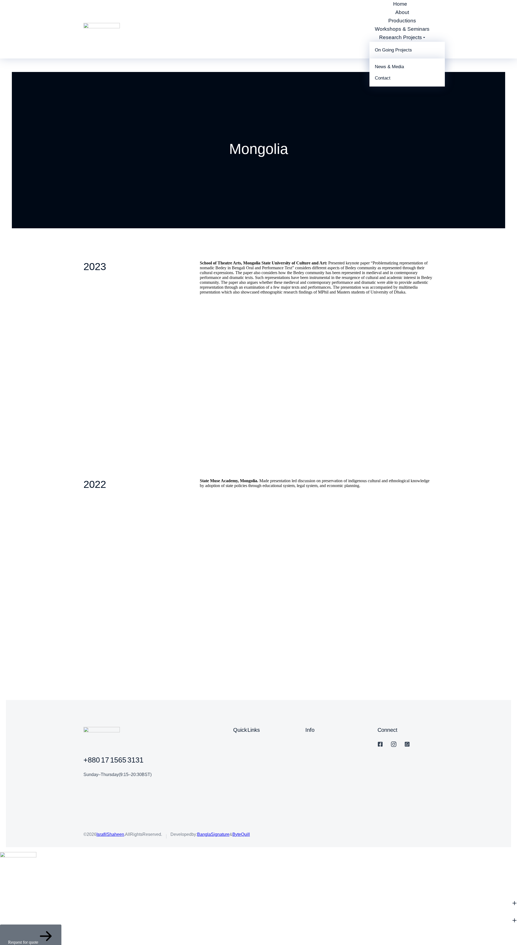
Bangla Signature (213, 834)
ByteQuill (241, 834)
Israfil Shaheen (110, 834)
